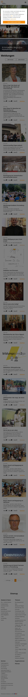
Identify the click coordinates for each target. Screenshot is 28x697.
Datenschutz (13, 19)
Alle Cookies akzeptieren (14, 22)
